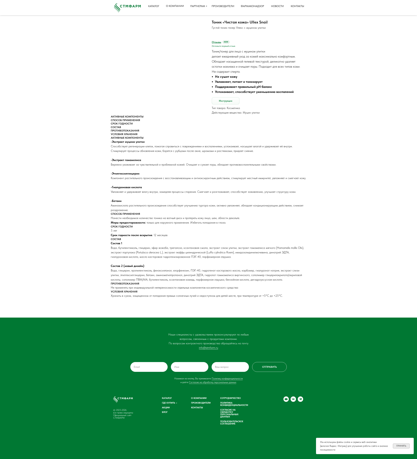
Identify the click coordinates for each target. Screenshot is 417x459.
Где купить (168, 403)
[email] (286, 401)
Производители (201, 403)
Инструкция (225, 100)
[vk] (293, 401)
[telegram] (300, 401)
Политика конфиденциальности (234, 404)
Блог (165, 412)
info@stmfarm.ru (208, 347)
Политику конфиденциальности (227, 378)
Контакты (197, 407)
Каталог (167, 398)
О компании (199, 398)
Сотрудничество (230, 398)
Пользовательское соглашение (231, 422)
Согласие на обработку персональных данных (212, 382)
